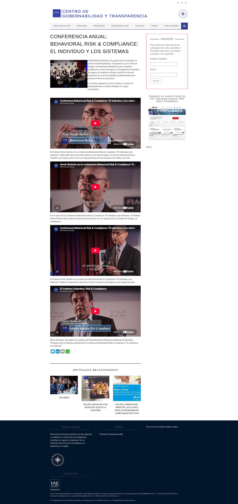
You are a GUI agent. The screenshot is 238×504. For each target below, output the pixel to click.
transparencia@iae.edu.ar (60, 496)
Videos (154, 26)
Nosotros (82, 26)
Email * (153, 69)
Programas (99, 26)
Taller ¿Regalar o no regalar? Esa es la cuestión (95, 407)
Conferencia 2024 (120, 26)
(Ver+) (149, 147)
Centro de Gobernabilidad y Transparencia (77, 500)
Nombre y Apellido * (159, 59)
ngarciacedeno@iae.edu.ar (82, 496)
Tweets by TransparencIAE (111, 434)
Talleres (140, 26)
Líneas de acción (61, 26)
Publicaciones (171, 26)
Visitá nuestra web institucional (106, 496)
